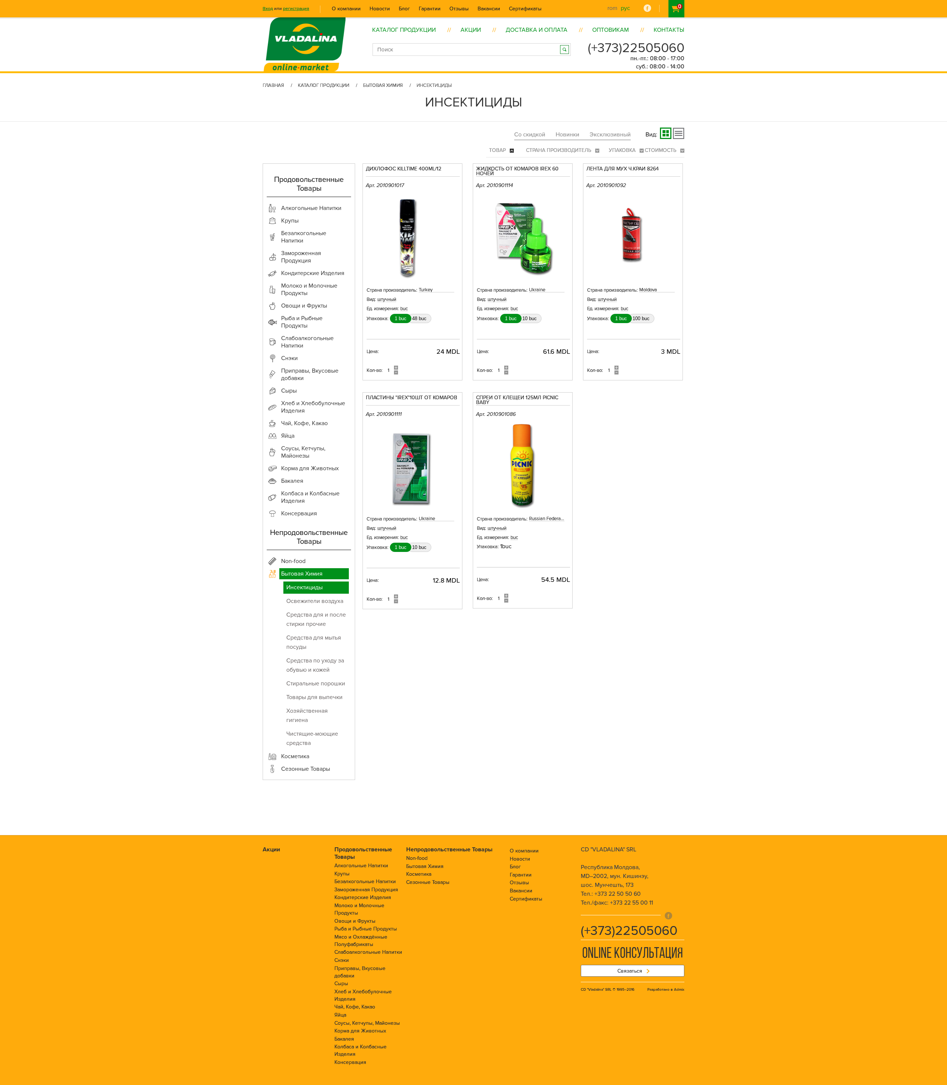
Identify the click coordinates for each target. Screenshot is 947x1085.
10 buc (529, 318)
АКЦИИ (471, 30)
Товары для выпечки (314, 697)
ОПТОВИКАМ (610, 30)
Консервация (350, 1062)
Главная (273, 85)
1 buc (401, 318)
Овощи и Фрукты (354, 921)
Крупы (342, 874)
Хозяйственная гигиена (307, 715)
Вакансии (489, 9)
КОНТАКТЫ (669, 30)
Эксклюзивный (610, 134)
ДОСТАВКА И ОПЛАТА (536, 30)
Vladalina (304, 35)
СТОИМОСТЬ (661, 150)
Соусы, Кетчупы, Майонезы (367, 1023)
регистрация (296, 8)
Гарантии (430, 9)
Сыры (341, 983)
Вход (268, 8)
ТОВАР (498, 150)
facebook (647, 8)
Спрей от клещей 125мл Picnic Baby (517, 400)
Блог (404, 9)
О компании (346, 9)
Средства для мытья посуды (313, 642)
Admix (679, 989)
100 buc (641, 318)
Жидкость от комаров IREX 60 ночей (517, 171)
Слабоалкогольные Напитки (368, 952)
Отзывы (459, 9)
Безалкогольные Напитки (365, 881)
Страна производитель (559, 150)
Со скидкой (529, 134)
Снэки (341, 960)
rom (612, 8)
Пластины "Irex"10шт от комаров (411, 398)
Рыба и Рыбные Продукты (365, 929)
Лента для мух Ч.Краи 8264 (622, 169)
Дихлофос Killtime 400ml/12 (403, 169)
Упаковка (623, 150)
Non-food (417, 858)
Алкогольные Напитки (361, 865)
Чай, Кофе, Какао (354, 1007)
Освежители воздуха (314, 601)
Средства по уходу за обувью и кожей (315, 665)
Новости (380, 9)
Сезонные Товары (427, 882)
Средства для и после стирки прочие (316, 619)
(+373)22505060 (636, 48)
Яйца (340, 1015)
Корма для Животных (360, 1031)
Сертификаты (525, 9)
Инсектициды (304, 587)
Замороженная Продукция (366, 889)
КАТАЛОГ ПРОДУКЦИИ (404, 30)
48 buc (419, 318)
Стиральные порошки (315, 683)
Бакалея (344, 1039)
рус (625, 8)
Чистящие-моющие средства (312, 738)
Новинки (567, 134)
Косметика (418, 874)
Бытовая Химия (383, 85)
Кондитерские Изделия (362, 897)
